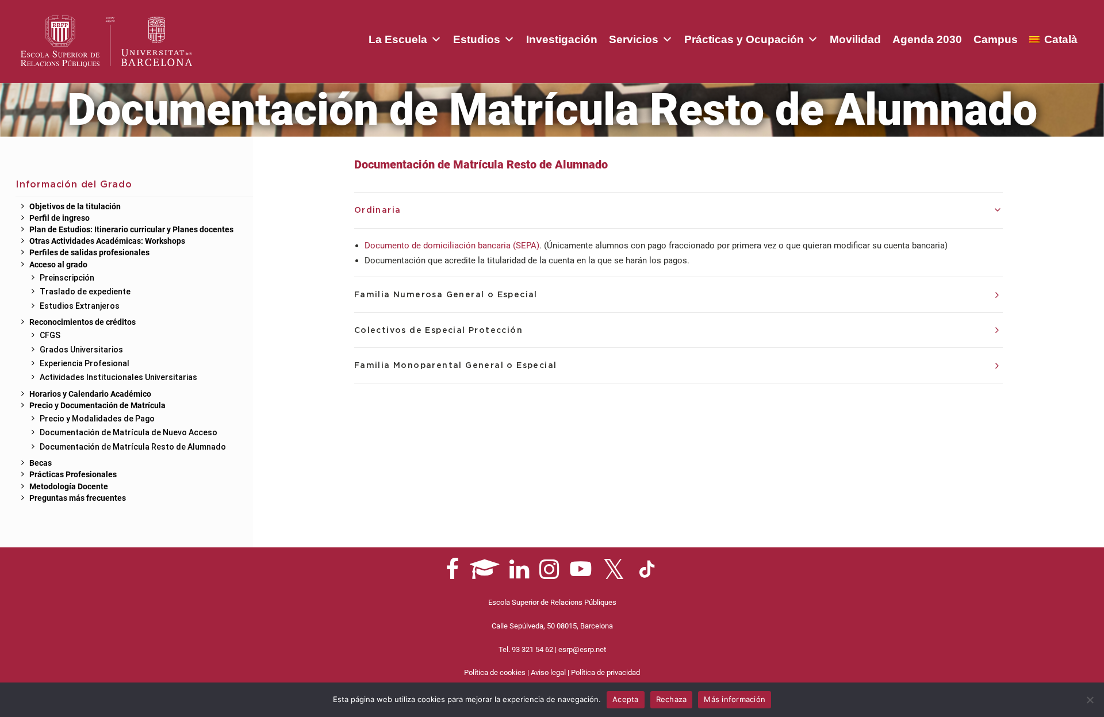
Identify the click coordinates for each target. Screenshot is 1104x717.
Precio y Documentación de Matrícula (97, 406)
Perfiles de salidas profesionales (89, 253)
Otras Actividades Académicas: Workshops (107, 241)
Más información (734, 699)
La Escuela (398, 39)
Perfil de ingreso (59, 218)
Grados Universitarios (81, 349)
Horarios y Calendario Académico (90, 394)
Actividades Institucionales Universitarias (118, 377)
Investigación (561, 39)
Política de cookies (495, 672)
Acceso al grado (58, 265)
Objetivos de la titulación (75, 207)
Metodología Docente (68, 487)
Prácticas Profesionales (73, 475)
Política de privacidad (605, 672)
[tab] (678, 210)
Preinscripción (67, 277)
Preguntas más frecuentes (77, 498)
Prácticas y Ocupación (744, 39)
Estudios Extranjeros (80, 305)
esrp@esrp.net (582, 649)
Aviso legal (548, 672)
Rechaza (671, 699)
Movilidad (855, 39)
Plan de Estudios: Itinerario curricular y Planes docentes (131, 230)
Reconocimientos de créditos (82, 323)
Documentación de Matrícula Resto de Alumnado (133, 446)
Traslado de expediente (85, 291)
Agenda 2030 (927, 39)
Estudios (476, 39)
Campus (995, 39)
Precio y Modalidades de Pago (97, 418)
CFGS (50, 335)
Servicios (633, 39)
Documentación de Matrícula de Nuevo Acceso (128, 432)
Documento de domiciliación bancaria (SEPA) (452, 245)
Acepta (625, 699)
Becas (40, 463)
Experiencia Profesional (84, 363)
